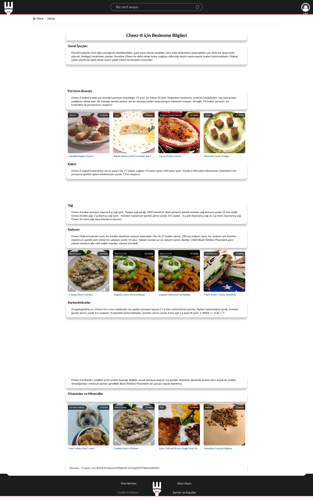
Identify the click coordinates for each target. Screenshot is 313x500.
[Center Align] (198, 5)
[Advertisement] (156, 76)
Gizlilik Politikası (128, 492)
